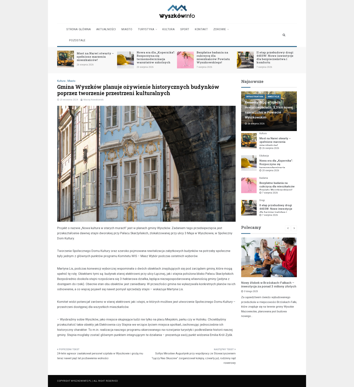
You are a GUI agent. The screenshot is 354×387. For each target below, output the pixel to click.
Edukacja (264, 155)
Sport (184, 29)
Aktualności (106, 29)
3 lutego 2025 (251, 291)
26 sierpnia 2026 (270, 148)
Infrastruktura (254, 97)
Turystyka (146, 29)
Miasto (127, 29)
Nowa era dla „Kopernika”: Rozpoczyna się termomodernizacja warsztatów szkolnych (156, 57)
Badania (263, 178)
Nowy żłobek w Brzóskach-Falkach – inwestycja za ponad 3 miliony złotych (268, 284)
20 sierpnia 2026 (270, 170)
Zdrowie (219, 29)
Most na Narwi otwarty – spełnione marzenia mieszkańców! (95, 56)
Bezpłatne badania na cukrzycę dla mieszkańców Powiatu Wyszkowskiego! (213, 57)
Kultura (168, 29)
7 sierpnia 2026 (270, 192)
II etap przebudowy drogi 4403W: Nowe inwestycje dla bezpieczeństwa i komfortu (274, 57)
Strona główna (78, 29)
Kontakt (201, 29)
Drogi (262, 200)
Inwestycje (273, 97)
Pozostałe (77, 40)
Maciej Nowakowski (94, 99)
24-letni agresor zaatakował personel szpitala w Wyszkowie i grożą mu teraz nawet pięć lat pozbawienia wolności (100, 356)
